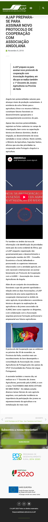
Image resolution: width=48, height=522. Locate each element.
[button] (31, 8)
